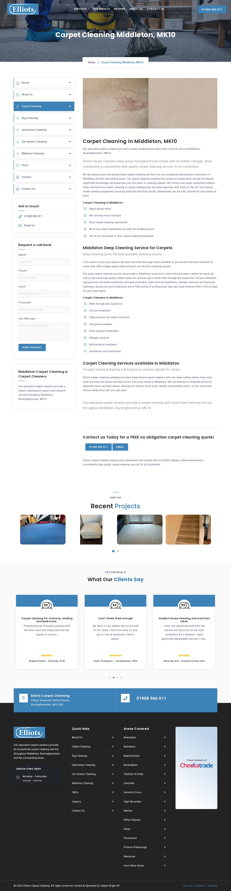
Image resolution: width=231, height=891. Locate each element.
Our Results (101, 9)
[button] (113, 551)
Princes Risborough (135, 847)
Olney (127, 828)
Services (80, 9)
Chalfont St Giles (133, 774)
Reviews (119, 9)
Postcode (24, 302)
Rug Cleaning (30, 118)
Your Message (26, 318)
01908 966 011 (33, 216)
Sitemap (212, 885)
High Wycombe (132, 801)
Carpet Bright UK (110, 885)
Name (22, 254)
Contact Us (155, 9)
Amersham (130, 737)
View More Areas (134, 865)
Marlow (128, 810)
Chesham (129, 783)
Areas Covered (136, 728)
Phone (22, 270)
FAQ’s (25, 165)
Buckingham (131, 764)
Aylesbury (129, 746)
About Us (136, 9)
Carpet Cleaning (31, 106)
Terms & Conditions (193, 885)
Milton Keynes (132, 819)
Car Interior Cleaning (34, 141)
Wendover (129, 856)
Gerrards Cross (132, 792)
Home (91, 62)
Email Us (29, 225)
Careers (27, 177)
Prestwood (130, 838)
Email (22, 286)
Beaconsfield (131, 755)
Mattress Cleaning (33, 153)
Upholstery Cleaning (34, 129)
